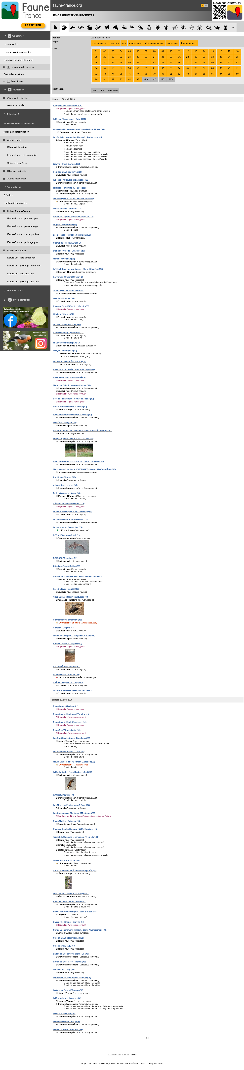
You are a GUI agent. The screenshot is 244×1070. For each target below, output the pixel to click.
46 (179, 62)
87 (221, 74)
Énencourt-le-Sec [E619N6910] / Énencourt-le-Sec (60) (78, 461)
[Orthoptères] (124, 27)
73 (104, 74)
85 (204, 74)
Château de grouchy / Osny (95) (68, 682)
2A (179, 57)
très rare (115, 43)
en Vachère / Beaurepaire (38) (67, 343)
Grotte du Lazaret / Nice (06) (66, 860)
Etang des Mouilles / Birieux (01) (68, 106)
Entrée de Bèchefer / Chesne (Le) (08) (71, 954)
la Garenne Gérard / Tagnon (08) (68, 990)
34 (229, 57)
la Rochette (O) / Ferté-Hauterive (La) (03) (72, 772)
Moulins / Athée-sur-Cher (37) (67, 324)
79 (154, 74)
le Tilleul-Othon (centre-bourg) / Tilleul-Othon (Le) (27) (78, 269)
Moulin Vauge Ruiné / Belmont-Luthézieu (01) (74, 762)
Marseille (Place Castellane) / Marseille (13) (73, 198)
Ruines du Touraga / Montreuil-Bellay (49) (72, 415)
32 (212, 57)
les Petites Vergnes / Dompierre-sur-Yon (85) (74, 636)
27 (154, 57)
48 (196, 62)
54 (96, 68)
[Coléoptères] (166, 27)
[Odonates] (98, 27)
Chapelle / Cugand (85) (63, 628)
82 (179, 74)
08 (154, 51)
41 (138, 62)
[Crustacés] (225, 27)
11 (179, 51)
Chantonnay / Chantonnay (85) (67, 620)
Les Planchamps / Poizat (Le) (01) (68, 751)
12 (187, 51)
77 (138, 74)
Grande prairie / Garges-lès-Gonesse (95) (72, 690)
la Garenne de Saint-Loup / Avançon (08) (72, 978)
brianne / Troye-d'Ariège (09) (66, 164)
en (206, 5)
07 (146, 51)
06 (138, 51)
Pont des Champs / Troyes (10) (67, 172)
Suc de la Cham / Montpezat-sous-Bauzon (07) (74, 912)
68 (212, 68)
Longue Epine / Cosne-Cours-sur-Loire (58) (73, 438)
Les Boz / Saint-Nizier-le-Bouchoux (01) (71, 738)
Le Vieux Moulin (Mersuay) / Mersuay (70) (72, 511)
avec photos (98, 90)
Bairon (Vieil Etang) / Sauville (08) (68, 922)
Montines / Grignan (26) (64, 259)
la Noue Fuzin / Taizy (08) (64, 1014)
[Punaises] (158, 27)
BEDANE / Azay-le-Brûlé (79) (66, 535)
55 (104, 68)
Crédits (133, 1054)
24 (129, 57)
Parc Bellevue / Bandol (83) (66, 589)
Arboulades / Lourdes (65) (65, 485)
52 (229, 62)
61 (154, 68)
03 (113, 51)
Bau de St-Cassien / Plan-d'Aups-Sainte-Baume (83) (77, 576)
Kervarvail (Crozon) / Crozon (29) (68, 277)
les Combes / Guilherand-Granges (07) (71, 893)
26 (146, 57)
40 (129, 62)
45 (171, 62)
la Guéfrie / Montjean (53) (65, 423)
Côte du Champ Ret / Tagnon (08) (68, 938)
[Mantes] (140, 27)
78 (146, 74)
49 (204, 62)
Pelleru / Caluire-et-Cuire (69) (67, 493)
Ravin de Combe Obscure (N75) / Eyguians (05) (75, 829)
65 (187, 68)
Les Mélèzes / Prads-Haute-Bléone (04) (71, 805)
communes (172, 43)
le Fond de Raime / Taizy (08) (66, 1021)
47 (187, 62)
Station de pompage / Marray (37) (68, 332)
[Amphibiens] (89, 27)
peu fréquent (135, 43)
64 (179, 68)
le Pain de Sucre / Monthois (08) (68, 1029)
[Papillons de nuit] (115, 27)
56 (113, 68)
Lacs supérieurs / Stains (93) (66, 666)
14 (204, 51)
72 (96, 74)
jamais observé (99, 43)
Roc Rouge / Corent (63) (64, 477)
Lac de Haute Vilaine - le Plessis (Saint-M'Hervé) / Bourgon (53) (82, 430)
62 (163, 68)
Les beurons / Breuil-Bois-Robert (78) (70, 519)
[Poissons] (217, 27)
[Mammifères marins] (73, 27)
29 (171, 57)
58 (129, 68)
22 (113, 57)
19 (96, 57)
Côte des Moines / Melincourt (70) (68, 503)
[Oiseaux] (55, 27)
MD (154, 79)
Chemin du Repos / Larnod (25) (67, 243)
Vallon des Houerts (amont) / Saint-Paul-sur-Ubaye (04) (79, 129)
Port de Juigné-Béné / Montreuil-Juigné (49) (73, 399)
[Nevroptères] (174, 27)
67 (204, 68)
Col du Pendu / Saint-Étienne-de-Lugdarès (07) (74, 871)
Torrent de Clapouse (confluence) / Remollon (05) (76, 837)
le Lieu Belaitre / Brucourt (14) (67, 209)
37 (104, 62)
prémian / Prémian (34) (64, 298)
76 (129, 74)
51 (221, 62)
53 (237, 62)
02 (104, 51)
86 (212, 74)
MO (171, 79)
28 (163, 57)
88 (229, 74)
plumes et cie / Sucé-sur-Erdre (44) (69, 361)
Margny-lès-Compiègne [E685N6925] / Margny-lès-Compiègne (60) (84, 469)
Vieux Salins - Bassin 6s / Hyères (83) (70, 597)
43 (154, 62)
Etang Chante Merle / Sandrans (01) (69, 722)
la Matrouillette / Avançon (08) (67, 998)
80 (163, 74)
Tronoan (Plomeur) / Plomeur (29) (68, 290)
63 (171, 68)
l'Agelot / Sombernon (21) (65, 225)
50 (212, 62)
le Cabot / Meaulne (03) (64, 795)
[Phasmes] (191, 27)
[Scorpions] (208, 27)
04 (121, 51)
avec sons (113, 90)
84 (196, 74)
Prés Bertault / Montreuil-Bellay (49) (70, 407)
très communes (188, 43)
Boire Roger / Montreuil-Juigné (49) (69, 377)
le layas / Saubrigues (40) (65, 351)
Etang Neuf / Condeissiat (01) (67, 730)
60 (146, 68)
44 (163, 62)
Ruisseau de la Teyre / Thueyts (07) (69, 901)
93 (121, 79)
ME (162, 79)
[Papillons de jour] (107, 27)
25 (138, 57)
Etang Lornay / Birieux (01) (65, 706)
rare (124, 43)
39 (121, 62)
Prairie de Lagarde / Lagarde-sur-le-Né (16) (73, 217)
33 (221, 57)
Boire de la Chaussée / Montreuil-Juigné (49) (74, 369)
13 (196, 51)
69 (221, 68)
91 (104, 79)
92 (113, 79)
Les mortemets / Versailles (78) (67, 527)
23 (121, 57)
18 (237, 51)
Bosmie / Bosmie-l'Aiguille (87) (67, 644)
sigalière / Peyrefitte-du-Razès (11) (69, 188)
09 (163, 51)
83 (187, 74)
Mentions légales (114, 1054)
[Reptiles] (81, 27)
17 (229, 51)
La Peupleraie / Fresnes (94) (66, 674)
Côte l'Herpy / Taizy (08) (64, 946)
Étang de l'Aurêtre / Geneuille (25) (69, 251)
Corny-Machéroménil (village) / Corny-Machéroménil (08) (80, 930)
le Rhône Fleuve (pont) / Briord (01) (69, 119)
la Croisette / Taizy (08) (64, 970)
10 (171, 51)
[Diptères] (183, 27)
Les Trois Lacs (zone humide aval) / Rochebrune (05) (77, 137)
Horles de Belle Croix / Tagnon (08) (69, 962)
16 (221, 51)
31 (204, 57)
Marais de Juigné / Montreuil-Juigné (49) (72, 385)
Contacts (125, 1054)
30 (196, 57)
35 (237, 57)
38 (113, 62)
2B (187, 57)
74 (113, 74)
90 (96, 79)
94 (129, 79)
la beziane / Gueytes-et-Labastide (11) (70, 180)
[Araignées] (200, 27)
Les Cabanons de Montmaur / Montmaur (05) (74, 813)
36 (96, 62)
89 (237, 74)
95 (138, 79)
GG (146, 79)
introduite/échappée (154, 43)
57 (121, 68)
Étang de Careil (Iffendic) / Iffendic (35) (71, 306)
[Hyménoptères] (132, 27)
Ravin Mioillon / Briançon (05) (67, 821)
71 (237, 68)
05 (129, 51)
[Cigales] (149, 27)
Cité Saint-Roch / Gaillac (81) (66, 566)
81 (171, 74)
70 (229, 68)
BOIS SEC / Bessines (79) (65, 558)
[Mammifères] (64, 27)
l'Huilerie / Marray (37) (63, 314)
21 (104, 57)
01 (96, 51)
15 (212, 51)
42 (146, 62)
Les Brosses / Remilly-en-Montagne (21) (72, 235)
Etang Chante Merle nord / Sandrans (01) (72, 714)
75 (121, 74)
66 (196, 68)
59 (138, 68)
